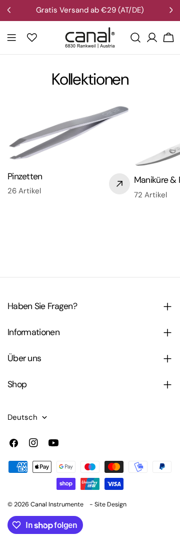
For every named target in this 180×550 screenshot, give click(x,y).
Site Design (110, 504)
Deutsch (23, 417)
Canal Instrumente (57, 504)
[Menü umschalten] (12, 38)
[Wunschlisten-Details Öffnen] (32, 38)
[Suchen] (136, 38)
